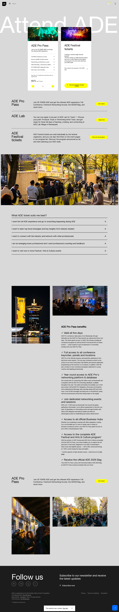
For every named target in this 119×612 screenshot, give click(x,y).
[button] (115, 608)
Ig (28, 584)
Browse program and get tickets (77, 85)
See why (65, 608)
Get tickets (101, 104)
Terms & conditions (93, 593)
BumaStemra (27, 595)
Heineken (23, 597)
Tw (21, 584)
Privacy (83, 593)
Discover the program (98, 137)
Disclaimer (104, 593)
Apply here (102, 120)
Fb (14, 584)
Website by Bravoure (19, 602)
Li (35, 584)
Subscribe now (68, 585)
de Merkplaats (25, 599)
